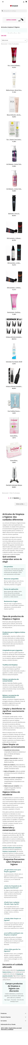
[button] (3, 1)
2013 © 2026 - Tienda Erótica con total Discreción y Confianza (11, 1028)
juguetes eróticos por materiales (12, 847)
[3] (14, 69)
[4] (15, 69)
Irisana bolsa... (14, 436)
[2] (12, 69)
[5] (16, 69)
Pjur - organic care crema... (14, 139)
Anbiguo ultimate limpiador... (14, 337)
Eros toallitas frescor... (14, 411)
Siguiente (17, 498)
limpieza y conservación (9, 851)
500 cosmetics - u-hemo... (14, 287)
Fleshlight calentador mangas (14, 485)
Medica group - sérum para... (14, 90)
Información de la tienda (8, 1024)
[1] (11, 69)
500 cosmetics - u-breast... (14, 238)
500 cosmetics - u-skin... (14, 263)
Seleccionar (14, 40)
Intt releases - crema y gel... (14, 164)
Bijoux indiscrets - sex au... (14, 115)
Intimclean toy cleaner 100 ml (14, 361)
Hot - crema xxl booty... (14, 65)
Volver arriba (20, 504)
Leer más (3, 35)
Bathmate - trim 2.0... (14, 213)
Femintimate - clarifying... (14, 312)
